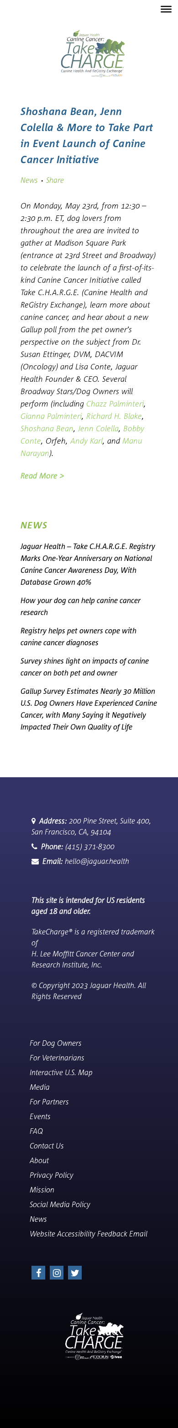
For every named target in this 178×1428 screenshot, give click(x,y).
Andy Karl (86, 440)
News (29, 180)
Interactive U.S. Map (67, 1072)
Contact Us (52, 1145)
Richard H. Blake (114, 416)
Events (46, 1116)
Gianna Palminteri (51, 416)
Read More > (42, 475)
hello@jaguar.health (85, 861)
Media (45, 1087)
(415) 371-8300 (78, 846)
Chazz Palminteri (115, 403)
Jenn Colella (98, 428)
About (45, 1160)
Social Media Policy (65, 1204)
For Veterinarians (62, 1057)
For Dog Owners (61, 1043)
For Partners (55, 1101)
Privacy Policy (57, 1175)
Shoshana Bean (47, 428)
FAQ (42, 1131)
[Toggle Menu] (166, 9)
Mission (47, 1189)
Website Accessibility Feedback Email (94, 1233)
